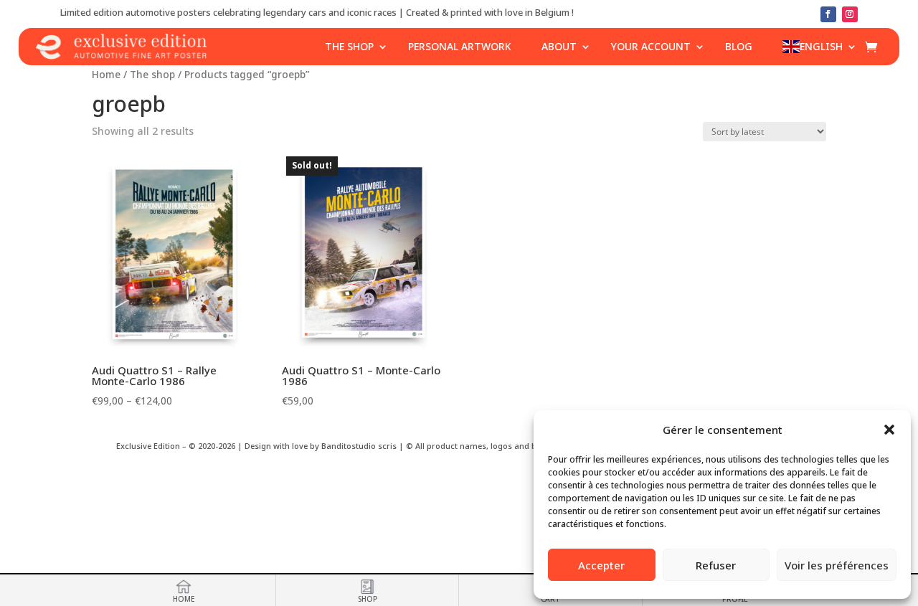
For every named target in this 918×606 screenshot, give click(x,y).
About (559, 46)
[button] (889, 429)
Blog (738, 46)
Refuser (716, 565)
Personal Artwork (459, 46)
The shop (349, 46)
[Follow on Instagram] (850, 14)
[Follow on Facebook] (828, 14)
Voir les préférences (837, 565)
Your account (651, 46)
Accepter (601, 565)
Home (106, 74)
